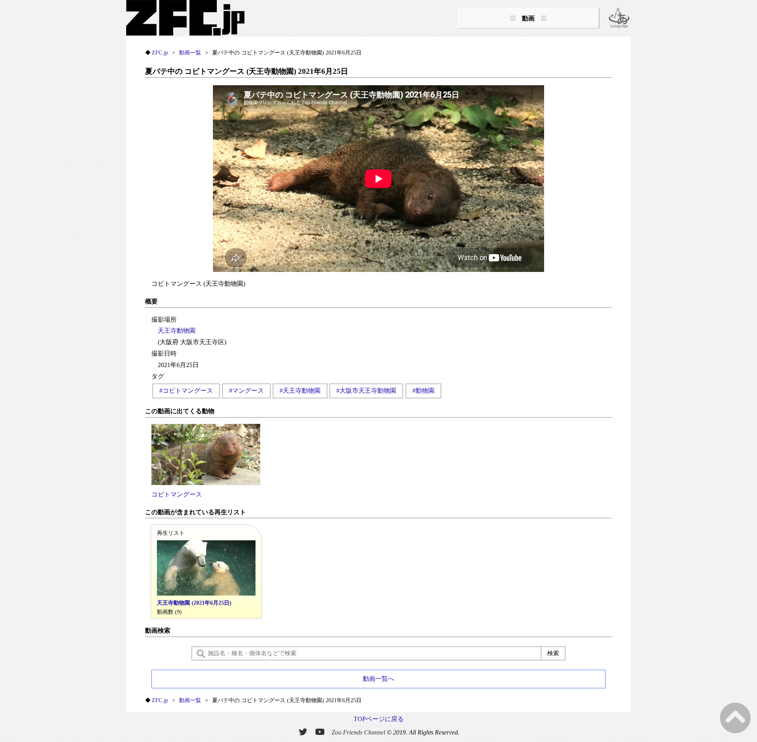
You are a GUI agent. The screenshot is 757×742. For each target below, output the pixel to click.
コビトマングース (176, 494)
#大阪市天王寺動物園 (366, 390)
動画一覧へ (378, 678)
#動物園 (423, 390)
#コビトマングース (186, 390)
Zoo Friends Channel (358, 732)
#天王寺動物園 (300, 390)
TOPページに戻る (379, 719)
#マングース (246, 390)
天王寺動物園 (177, 330)
